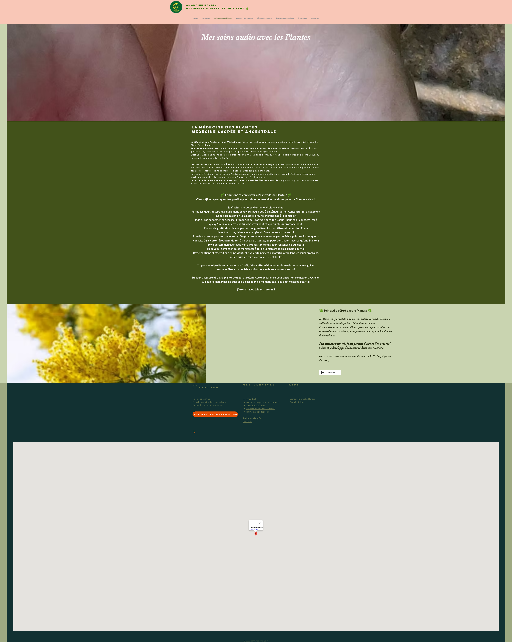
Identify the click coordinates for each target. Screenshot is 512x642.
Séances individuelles (255, 405)
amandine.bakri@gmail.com (213, 402)
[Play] (322, 372)
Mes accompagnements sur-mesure (262, 402)
